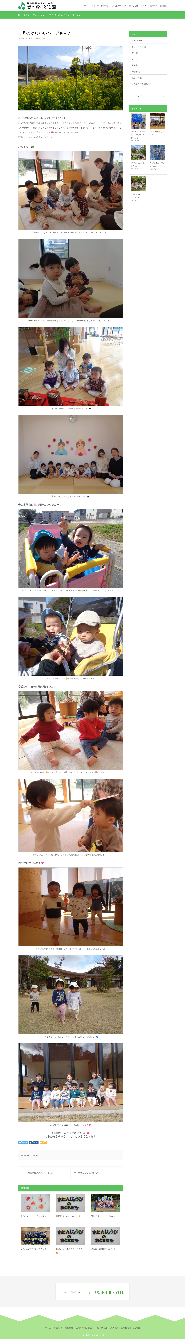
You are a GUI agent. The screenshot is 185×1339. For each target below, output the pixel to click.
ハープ (44, 38)
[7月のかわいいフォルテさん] (157, 152)
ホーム (86, 5)
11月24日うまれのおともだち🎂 (69, 1250)
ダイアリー (137, 53)
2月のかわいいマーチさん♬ (33, 1248)
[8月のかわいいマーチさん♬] (105, 1203)
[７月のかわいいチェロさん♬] (138, 183)
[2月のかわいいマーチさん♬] (35, 1236)
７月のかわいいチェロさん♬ (138, 196)
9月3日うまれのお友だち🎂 (103, 1248)
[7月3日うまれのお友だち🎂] (70, 1203)
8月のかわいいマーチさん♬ (103, 1216)
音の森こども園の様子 (142, 84)
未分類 (135, 65)
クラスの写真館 (139, 46)
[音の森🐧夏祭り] (157, 121)
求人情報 (163, 5)
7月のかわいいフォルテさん (157, 164)
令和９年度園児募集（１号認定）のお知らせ (138, 134)
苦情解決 (153, 5)
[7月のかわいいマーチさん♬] (138, 152)
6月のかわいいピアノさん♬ (33, 1216)
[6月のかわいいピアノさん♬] (35, 1203)
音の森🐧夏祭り (156, 131)
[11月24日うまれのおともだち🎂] (70, 1236)
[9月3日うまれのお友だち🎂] (105, 1236)
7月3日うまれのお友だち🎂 (68, 1216)
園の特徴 (104, 5)
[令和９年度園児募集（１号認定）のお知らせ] (138, 121)
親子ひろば (133, 5)
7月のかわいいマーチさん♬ (138, 164)
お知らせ (95, 5)
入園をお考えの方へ (119, 5)
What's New (35, 38)
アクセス (144, 5)
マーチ (135, 59)
